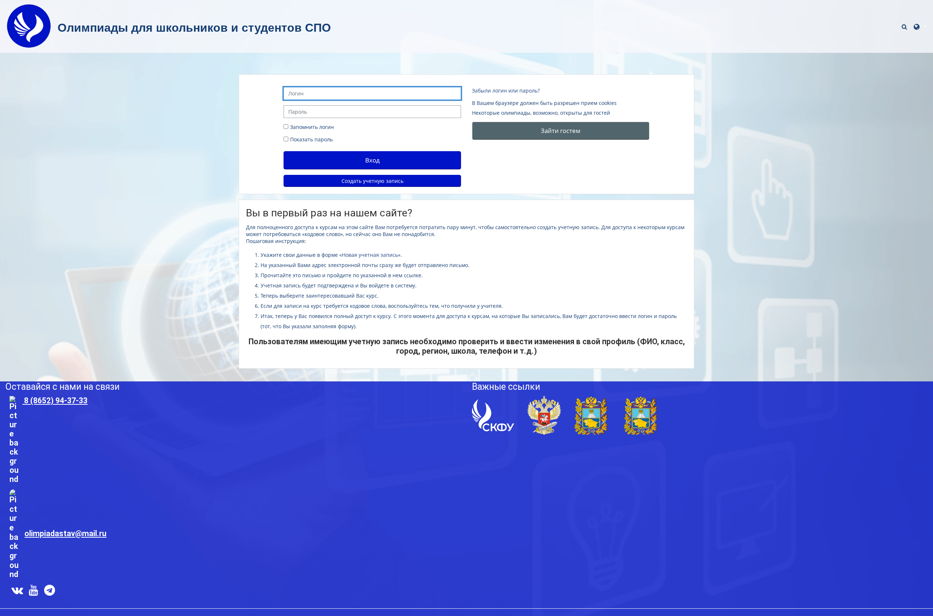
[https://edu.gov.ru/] (544, 415)
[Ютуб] (33, 592)
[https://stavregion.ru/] (591, 415)
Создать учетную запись (372, 180)
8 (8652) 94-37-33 (54, 400)
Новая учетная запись (370, 254)
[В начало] (28, 25)
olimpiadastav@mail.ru (65, 533)
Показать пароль (311, 139)
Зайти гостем (561, 130)
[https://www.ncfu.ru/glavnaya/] (493, 415)
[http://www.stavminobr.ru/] (640, 415)
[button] (905, 26)
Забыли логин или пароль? (506, 90)
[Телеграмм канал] (51, 592)
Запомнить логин (312, 126)
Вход (372, 160)
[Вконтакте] (15, 592)
